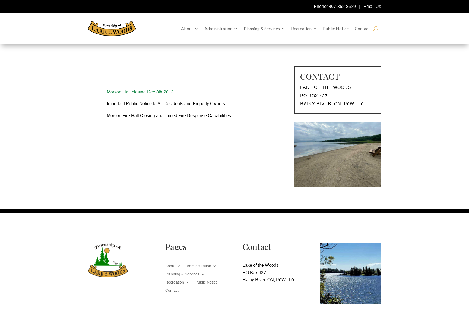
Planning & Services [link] (262, 28)
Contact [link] (362, 28)
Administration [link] (218, 28)
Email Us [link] (372, 6)
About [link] (187, 28)
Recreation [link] (301, 28)
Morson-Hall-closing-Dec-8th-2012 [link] (140, 92)
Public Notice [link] (336, 28)
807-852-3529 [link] (342, 6)
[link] (112, 28)
